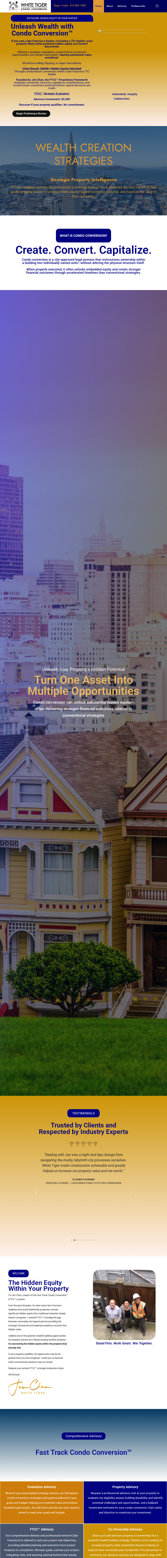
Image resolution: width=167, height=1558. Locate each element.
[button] (35, 1192)
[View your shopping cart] (157, 6)
